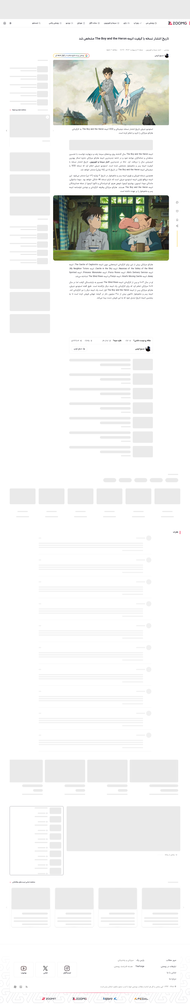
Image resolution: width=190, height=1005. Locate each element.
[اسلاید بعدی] (6, 131)
